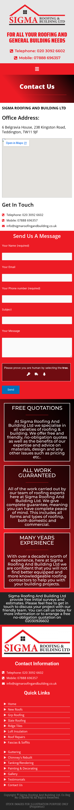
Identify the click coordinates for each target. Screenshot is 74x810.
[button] (37, 69)
